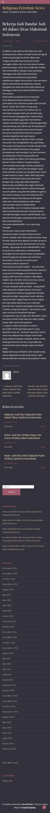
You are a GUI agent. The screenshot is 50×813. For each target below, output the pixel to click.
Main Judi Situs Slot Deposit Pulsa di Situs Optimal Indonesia (24, 457)
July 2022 (6, 595)
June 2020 (7, 727)
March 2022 (7, 616)
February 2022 (9, 621)
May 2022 (6, 605)
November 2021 (9, 637)
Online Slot (7, 46)
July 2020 (6, 722)
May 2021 (6, 669)
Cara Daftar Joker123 (10, 366)
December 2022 (9, 568)
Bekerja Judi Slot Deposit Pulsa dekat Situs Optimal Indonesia (23, 416)
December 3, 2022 (10, 443)
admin (18, 41)
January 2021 (8, 690)
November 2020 (9, 701)
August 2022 (8, 589)
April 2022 (7, 610)
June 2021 (6, 664)
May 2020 (6, 733)
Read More (8, 427)
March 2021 (7, 680)
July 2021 (6, 658)
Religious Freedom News (23, 8)
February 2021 (9, 685)
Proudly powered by (18, 804)
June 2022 (7, 600)
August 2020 (8, 717)
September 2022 (10, 584)
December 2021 (9, 632)
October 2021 (8, 642)
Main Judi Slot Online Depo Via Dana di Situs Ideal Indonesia (22, 436)
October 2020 (8, 706)
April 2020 (7, 738)
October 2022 (8, 579)
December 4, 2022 (10, 422)
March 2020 (8, 743)
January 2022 (8, 626)
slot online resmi (10, 762)
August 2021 (8, 653)
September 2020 (10, 711)
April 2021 (7, 674)
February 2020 (9, 749)
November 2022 (9, 573)
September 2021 (9, 648)
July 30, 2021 (7, 41)
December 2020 (9, 695)
